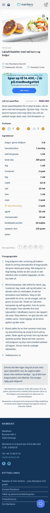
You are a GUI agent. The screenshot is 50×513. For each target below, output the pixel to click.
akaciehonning (15, 206)
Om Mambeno (8, 504)
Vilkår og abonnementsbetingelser (18, 494)
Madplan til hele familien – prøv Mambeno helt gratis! (24, 483)
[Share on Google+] (41, 247)
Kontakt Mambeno (10, 489)
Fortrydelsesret (9, 499)
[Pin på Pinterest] (36, 247)
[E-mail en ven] (30, 247)
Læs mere (24, 90)
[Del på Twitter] (25, 247)
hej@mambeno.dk (10, 457)
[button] (3, 4)
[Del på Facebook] (20, 247)
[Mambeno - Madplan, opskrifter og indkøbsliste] (25, 5)
